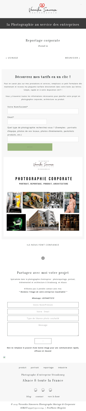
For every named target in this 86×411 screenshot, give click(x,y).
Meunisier (71, 58)
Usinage (13, 58)
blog (28, 396)
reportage (48, 367)
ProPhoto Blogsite (56, 408)
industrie (62, 367)
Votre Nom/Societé (17, 107)
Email (10, 117)
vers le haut (54, 396)
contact (39, 396)
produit (22, 367)
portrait (35, 367)
